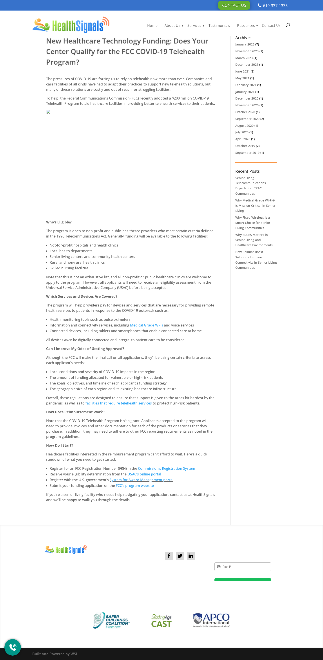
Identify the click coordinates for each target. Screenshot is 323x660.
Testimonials (219, 25)
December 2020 (246, 98)
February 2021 (245, 85)
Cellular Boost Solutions (132, 582)
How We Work (133, 569)
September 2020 (247, 119)
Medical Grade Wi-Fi (146, 325)
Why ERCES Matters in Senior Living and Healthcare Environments (254, 240)
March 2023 (244, 58)
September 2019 (247, 152)
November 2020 (247, 105)
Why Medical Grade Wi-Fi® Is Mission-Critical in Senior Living (255, 205)
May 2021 (242, 78)
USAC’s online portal (144, 474)
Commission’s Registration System (166, 468)
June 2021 (242, 71)
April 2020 (242, 139)
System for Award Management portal (141, 479)
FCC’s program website (135, 485)
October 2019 (245, 146)
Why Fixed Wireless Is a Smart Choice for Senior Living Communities (252, 222)
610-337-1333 (275, 5)
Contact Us (234, 5)
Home (152, 25)
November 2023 (247, 51)
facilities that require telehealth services (118, 403)
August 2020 (244, 125)
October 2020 (245, 112)
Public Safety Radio (136, 590)
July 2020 (242, 132)
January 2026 (244, 44)
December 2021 (246, 64)
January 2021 (244, 92)
